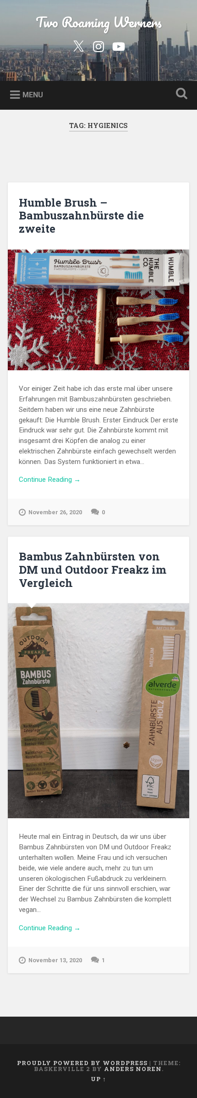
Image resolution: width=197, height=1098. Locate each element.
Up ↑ (98, 1078)
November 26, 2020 (55, 512)
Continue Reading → (50, 479)
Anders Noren (133, 1068)
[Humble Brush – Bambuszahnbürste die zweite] (98, 310)
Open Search (180, 94)
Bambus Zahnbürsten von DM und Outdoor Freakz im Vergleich (92, 569)
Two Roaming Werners (99, 22)
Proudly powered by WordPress (82, 1062)
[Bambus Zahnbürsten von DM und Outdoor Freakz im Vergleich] (98, 710)
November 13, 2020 (55, 960)
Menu (32, 94)
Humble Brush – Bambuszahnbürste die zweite (81, 215)
